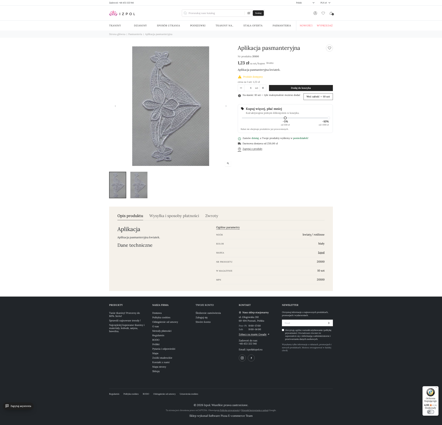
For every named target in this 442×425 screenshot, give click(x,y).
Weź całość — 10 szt (318, 96)
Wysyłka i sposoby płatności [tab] (174, 215)
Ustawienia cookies (189, 394)
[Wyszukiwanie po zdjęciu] (249, 13)
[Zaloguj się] (315, 13)
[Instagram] (242, 357)
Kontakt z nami (161, 362)
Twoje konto (205, 305)
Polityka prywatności (230, 410)
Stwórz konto (203, 321)
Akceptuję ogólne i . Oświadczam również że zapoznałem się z (308, 334)
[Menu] (436, 388)
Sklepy (156, 371)
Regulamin (158, 335)
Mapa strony (159, 366)
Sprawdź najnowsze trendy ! (125, 320)
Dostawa (157, 312)
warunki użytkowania (312, 330)
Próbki (156, 344)
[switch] (430, 412)
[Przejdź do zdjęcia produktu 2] (138, 185)
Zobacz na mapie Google (253, 334)
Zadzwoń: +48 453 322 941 (121, 2)
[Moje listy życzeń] (323, 13)
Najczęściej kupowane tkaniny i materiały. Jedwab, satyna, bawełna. (127, 328)
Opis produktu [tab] (130, 215)
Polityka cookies (161, 317)
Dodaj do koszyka (301, 87)
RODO (155, 339)
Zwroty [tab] (211, 215)
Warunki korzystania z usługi (254, 410)
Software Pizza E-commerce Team (231, 415)
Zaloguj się (202, 317)
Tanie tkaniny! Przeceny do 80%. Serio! (124, 314)
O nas (155, 326)
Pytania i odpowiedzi (163, 348)
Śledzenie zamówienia (208, 312)
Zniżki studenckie (162, 357)
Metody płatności (161, 330)
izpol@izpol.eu (254, 349)
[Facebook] (251, 357)
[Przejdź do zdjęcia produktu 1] (117, 185)
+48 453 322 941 (248, 343)
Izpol (321, 252)
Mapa (155, 353)
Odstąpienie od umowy (165, 321)
